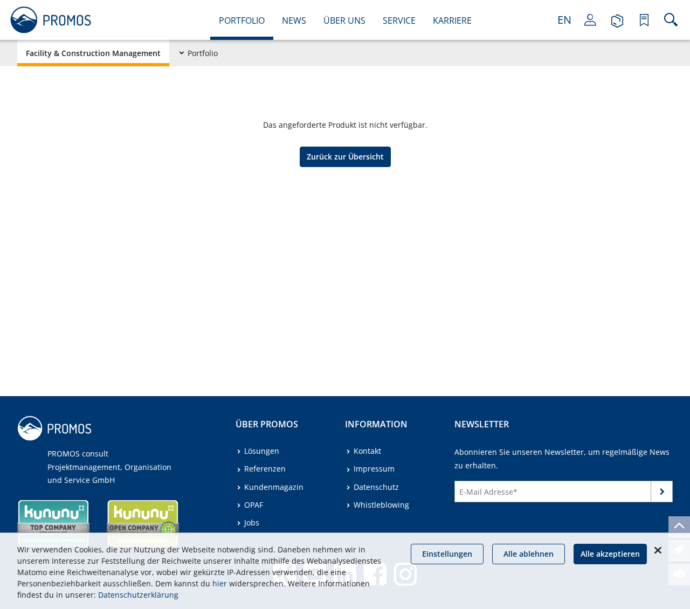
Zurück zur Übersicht (345, 156)
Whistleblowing (381, 505)
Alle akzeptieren (610, 554)
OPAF (253, 505)
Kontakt (367, 451)
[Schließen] (657, 550)
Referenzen (265, 468)
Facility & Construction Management (93, 53)
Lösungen (261, 451)
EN (564, 19)
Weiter (662, 494)
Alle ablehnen (528, 554)
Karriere (452, 20)
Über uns (344, 20)
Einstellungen (447, 554)
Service (399, 20)
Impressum (374, 468)
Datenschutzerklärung (138, 595)
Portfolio (242, 20)
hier (219, 583)
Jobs (251, 522)
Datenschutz (376, 487)
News (294, 20)
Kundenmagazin (273, 487)
